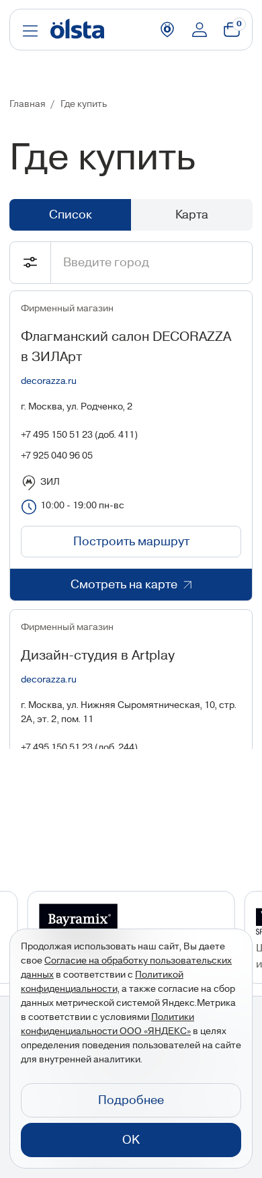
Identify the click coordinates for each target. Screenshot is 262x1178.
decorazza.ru (49, 381)
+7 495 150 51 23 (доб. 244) (79, 747)
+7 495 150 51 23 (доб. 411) (79, 435)
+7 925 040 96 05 (57, 456)
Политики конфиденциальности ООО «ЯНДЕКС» (107, 1024)
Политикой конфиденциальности (102, 982)
